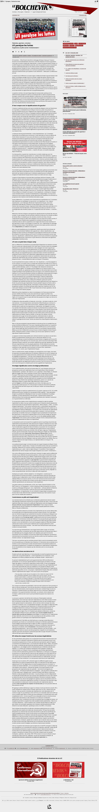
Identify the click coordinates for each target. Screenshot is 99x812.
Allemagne (35, 797)
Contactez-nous (15, 1)
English (26, 800)
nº (15, 15)
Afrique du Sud (73, 797)
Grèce (50, 797)
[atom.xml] (51, 745)
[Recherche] (85, 12)
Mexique (57, 797)
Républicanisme (79, 45)
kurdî (71, 800)
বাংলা (8, 800)
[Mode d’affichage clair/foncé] (97, 1)
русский (81, 800)
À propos (8, 1)
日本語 (65, 800)
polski (74, 800)
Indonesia (57, 800)
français (41, 800)
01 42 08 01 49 (11, 748)
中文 (96, 800)
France (40, 797)
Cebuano (14, 800)
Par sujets (20, 12)
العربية (5, 800)
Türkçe (89, 800)
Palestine (72, 45)
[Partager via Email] (13, 51)
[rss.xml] (53, 745)
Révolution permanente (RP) (69, 47)
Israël (76, 43)
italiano (61, 800)
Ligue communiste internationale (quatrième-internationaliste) (45, 793)
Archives (14, 12)
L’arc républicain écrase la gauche (71, 183)
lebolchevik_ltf (37, 748)
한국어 (68, 800)
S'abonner (27, 12)
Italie (53, 797)
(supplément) (47, 55)
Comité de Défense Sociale (72, 73)
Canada (31, 797)
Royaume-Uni (45, 797)
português (78, 800)
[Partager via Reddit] (21, 51)
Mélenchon (65, 45)
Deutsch (18, 800)
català (10, 800)
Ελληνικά (22, 800)
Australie (27, 797)
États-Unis (67, 797)
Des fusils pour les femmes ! (72, 76)
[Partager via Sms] (24, 51)
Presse (62, 793)
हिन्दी (47, 800)
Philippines (62, 797)
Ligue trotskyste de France (39, 12)
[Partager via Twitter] (18, 51)
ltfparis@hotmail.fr (24, 748)
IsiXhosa (93, 800)
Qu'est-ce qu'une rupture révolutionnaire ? (75, 83)
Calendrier (66, 793)
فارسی (37, 800)
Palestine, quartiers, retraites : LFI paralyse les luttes (30, 55)
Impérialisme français (68, 43)
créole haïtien (51, 800)
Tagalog (85, 800)
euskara (33, 800)
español (29, 800)
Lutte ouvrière (82, 43)
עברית (45, 800)
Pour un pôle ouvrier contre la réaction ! (72, 165)
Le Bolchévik (48, 745)
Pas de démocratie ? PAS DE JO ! (70, 188)
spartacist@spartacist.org (45, 794)
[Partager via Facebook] (16, 51)
